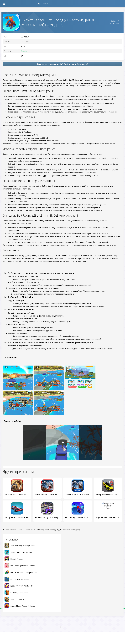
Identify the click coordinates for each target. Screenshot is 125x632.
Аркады (24, 51)
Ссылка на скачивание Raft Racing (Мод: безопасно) (62, 64)
